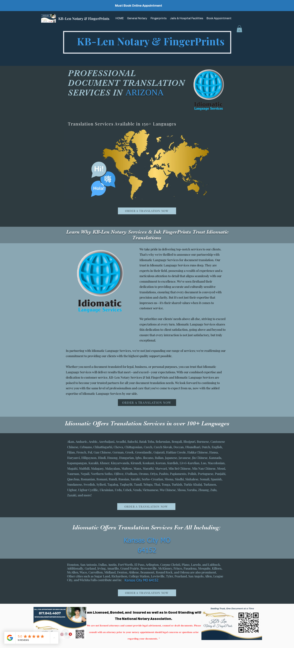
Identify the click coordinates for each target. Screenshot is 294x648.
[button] (239, 28)
